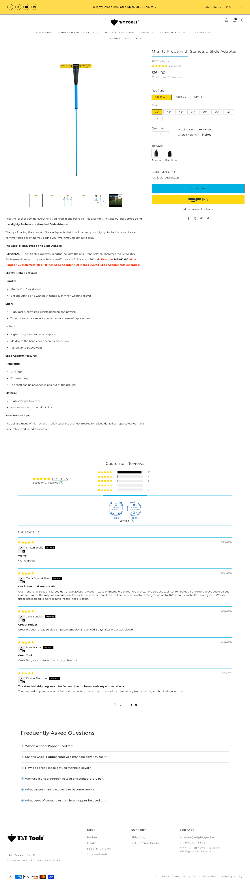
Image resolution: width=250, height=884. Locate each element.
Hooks (91, 842)
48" (181, 111)
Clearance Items (203, 32)
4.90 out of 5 (60, 479)
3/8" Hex (181, 97)
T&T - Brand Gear (118, 38)
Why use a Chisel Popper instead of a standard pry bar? (65, 778)
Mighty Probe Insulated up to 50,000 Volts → (125, 7)
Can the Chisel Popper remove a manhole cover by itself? (66, 757)
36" (157, 111)
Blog (139, 38)
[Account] (226, 20)
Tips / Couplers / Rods (119, 32)
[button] (160, 66)
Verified (124, 520)
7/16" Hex (199, 97)
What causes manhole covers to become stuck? (59, 789)
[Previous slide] (12, 120)
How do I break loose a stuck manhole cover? (58, 768)
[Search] (243, 20)
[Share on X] (195, 218)
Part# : (156, 172)
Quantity (158, 128)
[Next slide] (139, 120)
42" (169, 111)
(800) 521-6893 (194, 842)
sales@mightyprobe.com (202, 837)
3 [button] (126, 705)
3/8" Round (161, 97)
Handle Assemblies (172, 32)
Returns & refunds (145, 842)
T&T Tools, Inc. (161, 61)
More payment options (198, 209)
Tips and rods (97, 854)
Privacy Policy (232, 876)
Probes (92, 837)
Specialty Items (99, 848)
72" (228, 111)
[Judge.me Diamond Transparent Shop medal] (134, 509)
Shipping (156, 77)
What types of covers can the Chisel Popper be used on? (65, 800)
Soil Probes (44, 32)
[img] (26, 542)
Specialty (147, 32)
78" (157, 118)
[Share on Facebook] (188, 218)
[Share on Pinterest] (208, 218)
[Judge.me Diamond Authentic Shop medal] (116, 509)
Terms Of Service (204, 876)
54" (193, 111)
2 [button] (121, 705)
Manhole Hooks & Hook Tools (78, 32)
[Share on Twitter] (201, 218)
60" (205, 111)
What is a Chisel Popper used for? (49, 746)
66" (217, 111)
